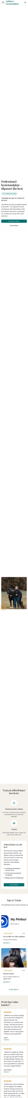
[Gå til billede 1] (9, 607)
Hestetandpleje (14, 225)
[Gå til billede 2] (10, 607)
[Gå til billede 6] (17, 607)
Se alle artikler (13, 989)
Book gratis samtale (14, 221)
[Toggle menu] (25, 2)
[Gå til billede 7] (18, 607)
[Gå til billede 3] (13, 607)
